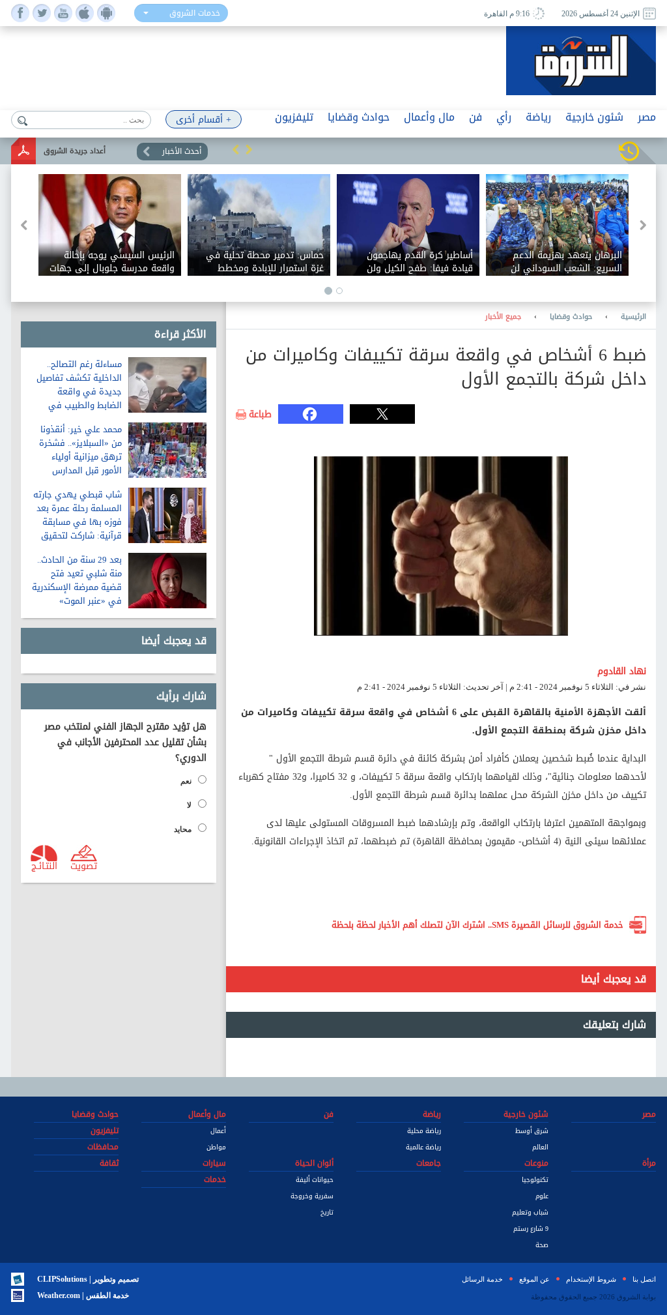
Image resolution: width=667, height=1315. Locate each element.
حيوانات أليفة (315, 1180)
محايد (183, 829)
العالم (540, 1147)
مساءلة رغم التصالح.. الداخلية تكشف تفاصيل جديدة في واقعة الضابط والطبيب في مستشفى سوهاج (79, 391)
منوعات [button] (536, 1163)
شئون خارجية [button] (594, 117)
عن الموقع (534, 1279)
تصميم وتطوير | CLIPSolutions (88, 1279)
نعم (186, 781)
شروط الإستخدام (591, 1279)
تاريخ (327, 1212)
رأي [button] (503, 117)
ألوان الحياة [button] (314, 1163)
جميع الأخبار (503, 317)
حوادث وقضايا (571, 317)
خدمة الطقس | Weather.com (83, 1295)
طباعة (260, 414)
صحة (541, 1245)
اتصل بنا (644, 1279)
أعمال (218, 1131)
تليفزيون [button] (294, 117)
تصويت (83, 865)
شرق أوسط (531, 1131)
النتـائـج (44, 865)
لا (189, 805)
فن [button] (475, 117)
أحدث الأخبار (181, 151)
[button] (236, 149)
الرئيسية (633, 317)
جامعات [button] (428, 1163)
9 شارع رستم (530, 1228)
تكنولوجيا (535, 1180)
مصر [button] (647, 117)
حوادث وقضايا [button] (359, 117)
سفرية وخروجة (312, 1196)
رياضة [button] (538, 117)
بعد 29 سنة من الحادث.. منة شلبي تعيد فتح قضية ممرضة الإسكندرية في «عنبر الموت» (77, 580)
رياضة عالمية (423, 1147)
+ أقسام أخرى (203, 119)
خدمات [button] (215, 1179)
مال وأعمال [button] (429, 117)
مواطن (216, 1147)
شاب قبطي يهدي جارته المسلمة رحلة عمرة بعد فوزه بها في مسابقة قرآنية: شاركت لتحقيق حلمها (77, 521)
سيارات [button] (214, 1163)
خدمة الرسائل (482, 1279)
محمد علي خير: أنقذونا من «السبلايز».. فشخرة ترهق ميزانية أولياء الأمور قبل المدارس (80, 450)
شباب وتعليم (530, 1212)
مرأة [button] (649, 1163)
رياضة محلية (424, 1131)
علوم (541, 1196)
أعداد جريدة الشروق (75, 151)
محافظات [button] (103, 1147)
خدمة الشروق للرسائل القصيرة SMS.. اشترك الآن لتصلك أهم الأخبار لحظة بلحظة (477, 925)
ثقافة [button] (109, 1163)
